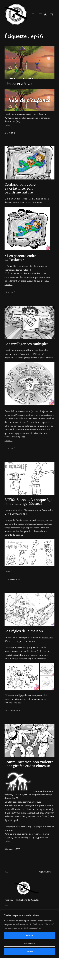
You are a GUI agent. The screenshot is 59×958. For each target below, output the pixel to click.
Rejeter (29, 951)
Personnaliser (29, 943)
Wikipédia (14, 820)
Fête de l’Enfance (18, 84)
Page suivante (46, 871)
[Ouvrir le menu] (33, 14)
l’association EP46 (28, 354)
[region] (29, 934)
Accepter (29, 935)
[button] (22, 677)
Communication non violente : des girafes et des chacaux (29, 763)
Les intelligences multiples (26, 344)
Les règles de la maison (24, 631)
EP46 (7, 513)
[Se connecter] (45, 14)
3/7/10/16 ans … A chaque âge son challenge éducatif (28, 501)
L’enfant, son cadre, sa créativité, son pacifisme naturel (20, 188)
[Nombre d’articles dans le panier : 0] (51, 14)
